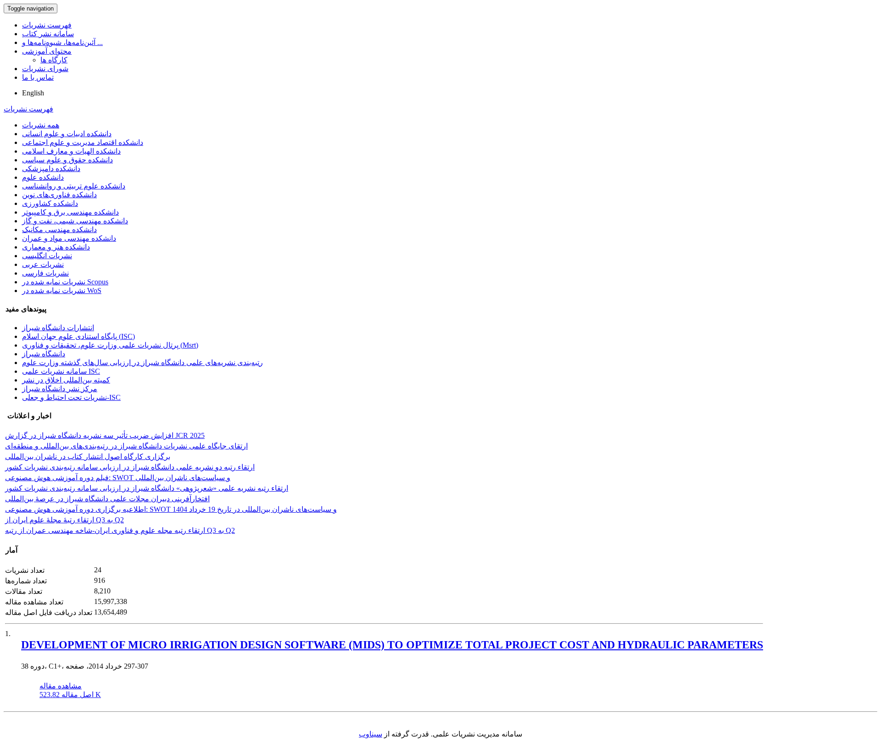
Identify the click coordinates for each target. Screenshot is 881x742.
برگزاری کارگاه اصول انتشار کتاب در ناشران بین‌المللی (87, 456)
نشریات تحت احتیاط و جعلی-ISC (71, 397)
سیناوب (370, 734)
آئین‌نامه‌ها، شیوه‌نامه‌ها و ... (62, 42)
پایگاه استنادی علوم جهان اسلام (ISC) (78, 336)
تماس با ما (38, 77)
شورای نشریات (45, 68)
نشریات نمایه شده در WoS (61, 290)
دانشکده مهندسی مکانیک (59, 229)
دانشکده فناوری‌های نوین (59, 195)
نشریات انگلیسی (47, 256)
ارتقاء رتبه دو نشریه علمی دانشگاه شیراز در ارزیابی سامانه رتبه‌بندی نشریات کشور (130, 467)
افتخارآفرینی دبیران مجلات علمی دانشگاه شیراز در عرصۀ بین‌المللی (107, 499)
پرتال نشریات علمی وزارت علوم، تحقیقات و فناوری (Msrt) (110, 345)
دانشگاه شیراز (43, 354)
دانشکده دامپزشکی (51, 168)
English (33, 93)
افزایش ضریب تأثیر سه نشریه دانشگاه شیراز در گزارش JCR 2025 (105, 435)
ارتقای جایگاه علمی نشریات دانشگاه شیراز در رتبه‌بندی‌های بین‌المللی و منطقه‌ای (126, 446)
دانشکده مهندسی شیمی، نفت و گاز (75, 221)
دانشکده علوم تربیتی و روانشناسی (73, 186)
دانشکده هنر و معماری (56, 247)
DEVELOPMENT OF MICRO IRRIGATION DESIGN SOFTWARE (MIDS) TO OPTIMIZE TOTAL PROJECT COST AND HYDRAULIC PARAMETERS (392, 645)
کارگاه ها (53, 60)
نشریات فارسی (45, 273)
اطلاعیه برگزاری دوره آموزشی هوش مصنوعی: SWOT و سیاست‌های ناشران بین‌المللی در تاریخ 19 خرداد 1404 (171, 509)
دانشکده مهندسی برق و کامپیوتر (70, 212)
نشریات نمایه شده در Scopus (65, 282)
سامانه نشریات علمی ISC (61, 371)
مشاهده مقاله (60, 686)
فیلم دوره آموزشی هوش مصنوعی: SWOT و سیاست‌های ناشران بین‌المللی (117, 478)
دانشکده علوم (43, 177)
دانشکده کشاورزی (50, 203)
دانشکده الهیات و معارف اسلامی (71, 151)
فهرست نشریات (47, 25)
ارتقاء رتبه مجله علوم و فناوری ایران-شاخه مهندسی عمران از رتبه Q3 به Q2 (120, 530)
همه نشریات (40, 125)
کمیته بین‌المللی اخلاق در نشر (66, 380)
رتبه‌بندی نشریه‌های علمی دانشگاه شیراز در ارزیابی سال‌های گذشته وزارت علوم (142, 362)
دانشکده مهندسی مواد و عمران (69, 238)
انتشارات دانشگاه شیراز (58, 328)
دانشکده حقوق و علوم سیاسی (67, 160)
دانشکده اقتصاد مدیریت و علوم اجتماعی (82, 142)
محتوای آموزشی (47, 51)
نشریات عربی (43, 264)
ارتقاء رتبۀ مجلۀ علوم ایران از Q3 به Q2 (64, 520)
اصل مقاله (70, 694)
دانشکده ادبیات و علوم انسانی (67, 134)
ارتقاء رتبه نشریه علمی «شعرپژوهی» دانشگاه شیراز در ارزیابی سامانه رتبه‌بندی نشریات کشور (146, 488)
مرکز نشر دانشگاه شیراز (59, 389)
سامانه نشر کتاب (48, 34)
